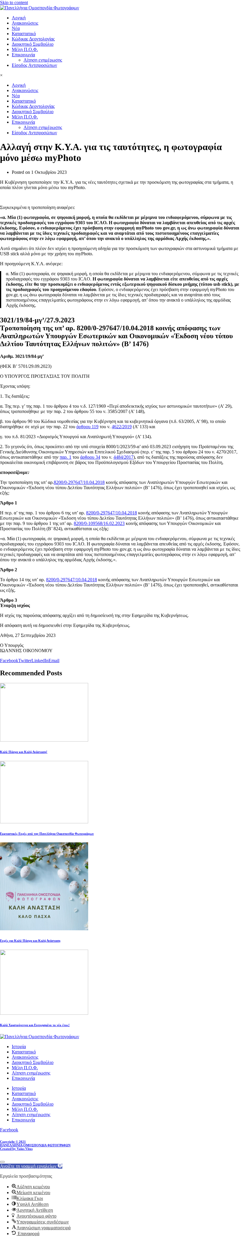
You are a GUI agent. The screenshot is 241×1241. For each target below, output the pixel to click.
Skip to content (14, 2)
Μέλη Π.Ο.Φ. (25, 49)
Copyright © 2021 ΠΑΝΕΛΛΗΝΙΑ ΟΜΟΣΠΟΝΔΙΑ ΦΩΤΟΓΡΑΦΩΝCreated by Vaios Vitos (35, 1145)
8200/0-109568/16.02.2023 (99, 523)
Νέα (16, 28)
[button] (31, 1166)
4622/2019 (122, 426)
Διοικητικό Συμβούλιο (32, 44)
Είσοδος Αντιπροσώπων (34, 65)
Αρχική (19, 17)
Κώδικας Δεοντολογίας (33, 38)
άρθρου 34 (90, 457)
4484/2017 (123, 457)
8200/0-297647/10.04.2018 (79, 482)
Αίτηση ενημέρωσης (43, 59)
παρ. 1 (65, 457)
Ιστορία (19, 1046)
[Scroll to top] (2, 1162)
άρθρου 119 (87, 426)
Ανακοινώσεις (25, 23)
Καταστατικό (24, 33)
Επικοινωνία (23, 54)
